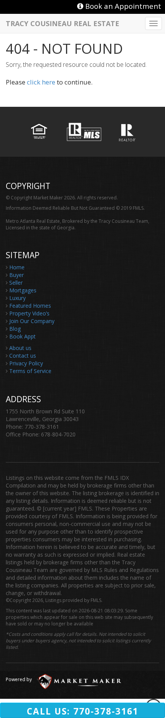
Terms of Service (30, 371)
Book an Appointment (122, 6)
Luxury (17, 298)
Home (17, 267)
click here (41, 82)
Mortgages (22, 290)
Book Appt (22, 336)
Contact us (22, 355)
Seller (16, 282)
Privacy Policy (26, 363)
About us (20, 348)
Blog (15, 328)
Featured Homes (30, 305)
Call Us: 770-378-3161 (83, 711)
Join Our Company (31, 321)
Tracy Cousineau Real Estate (62, 23)
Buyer (16, 275)
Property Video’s (29, 313)
